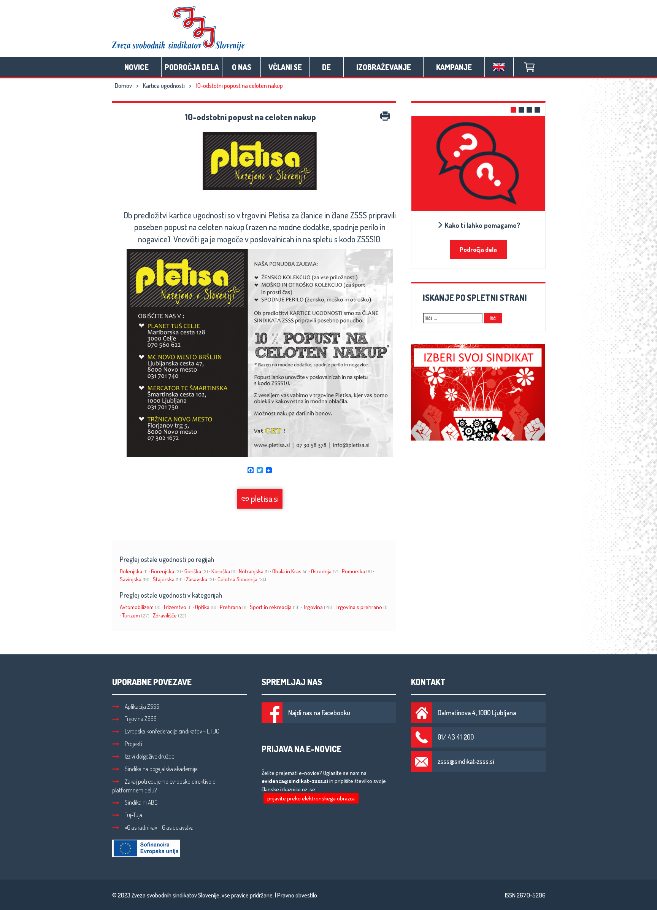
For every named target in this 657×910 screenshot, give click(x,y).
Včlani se (285, 67)
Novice (136, 67)
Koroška (223, 571)
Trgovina (317, 607)
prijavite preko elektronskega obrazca (311, 798)
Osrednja (324, 571)
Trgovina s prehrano (361, 607)
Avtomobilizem (140, 607)
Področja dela (192, 67)
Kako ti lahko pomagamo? (481, 225)
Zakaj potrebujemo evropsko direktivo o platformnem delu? (164, 786)
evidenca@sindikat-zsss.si (295, 780)
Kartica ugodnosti (164, 85)
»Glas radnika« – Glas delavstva (159, 827)
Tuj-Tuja (133, 815)
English (499, 67)
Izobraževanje (383, 67)
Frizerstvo (178, 607)
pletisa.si (264, 498)
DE (326, 67)
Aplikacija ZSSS (142, 706)
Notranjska (254, 571)
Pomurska (357, 571)
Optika (205, 607)
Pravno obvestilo (297, 895)
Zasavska (200, 579)
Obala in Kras (290, 571)
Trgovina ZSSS (141, 718)
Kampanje (454, 67)
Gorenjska (166, 571)
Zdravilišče (169, 615)
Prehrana (233, 607)
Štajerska (167, 579)
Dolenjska (134, 571)
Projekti (133, 744)
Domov (123, 85)
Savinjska (134, 579)
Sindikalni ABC (141, 802)
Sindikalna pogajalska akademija (161, 769)
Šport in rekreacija (275, 607)
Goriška (196, 571)
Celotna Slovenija (241, 579)
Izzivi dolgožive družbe (149, 756)
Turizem (135, 615)
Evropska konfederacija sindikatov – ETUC (172, 731)
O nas (241, 67)
